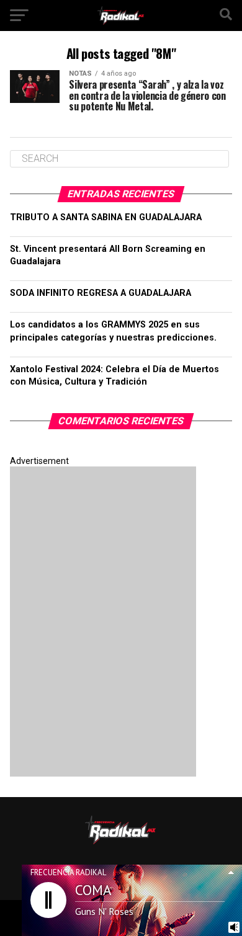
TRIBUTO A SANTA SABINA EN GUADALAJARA (106, 217)
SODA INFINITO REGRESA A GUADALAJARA (100, 293)
